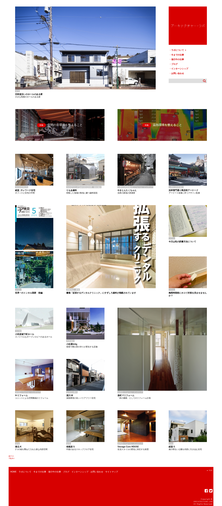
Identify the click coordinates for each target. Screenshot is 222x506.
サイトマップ (111, 472)
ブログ (174, 64)
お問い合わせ (177, 73)
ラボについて (178, 50)
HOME (13, 472)
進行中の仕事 (177, 59)
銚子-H (11, 456)
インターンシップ (179, 68)
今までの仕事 (177, 55)
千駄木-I (11, 458)
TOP (211, 470)
